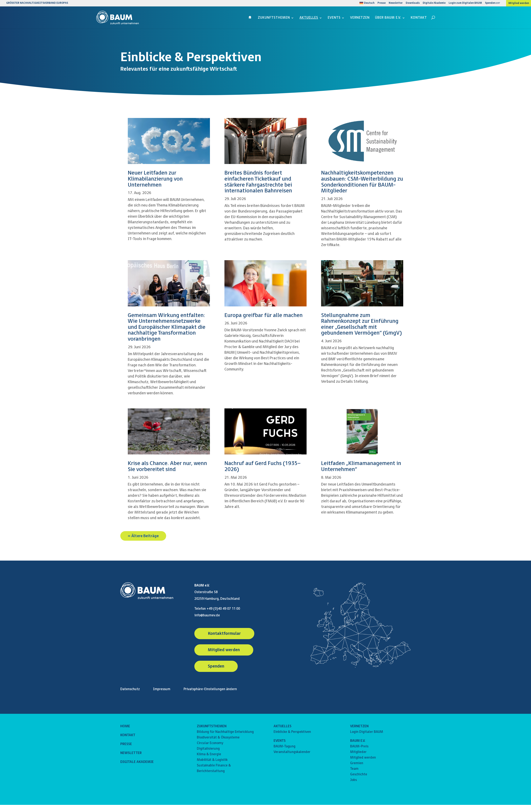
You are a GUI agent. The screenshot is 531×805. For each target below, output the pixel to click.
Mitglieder (358, 752)
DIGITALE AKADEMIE (137, 762)
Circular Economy (210, 743)
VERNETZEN (359, 726)
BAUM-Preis (359, 746)
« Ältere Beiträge (143, 536)
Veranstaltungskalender (292, 752)
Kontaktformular (224, 633)
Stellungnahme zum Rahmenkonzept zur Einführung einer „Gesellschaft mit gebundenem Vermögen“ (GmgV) (361, 324)
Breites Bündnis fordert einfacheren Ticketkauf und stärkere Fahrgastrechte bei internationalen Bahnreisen (258, 182)
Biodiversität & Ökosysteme (218, 737)
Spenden (490, 3)
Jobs (353, 780)
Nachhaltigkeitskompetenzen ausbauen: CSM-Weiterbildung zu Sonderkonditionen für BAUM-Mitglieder (362, 182)
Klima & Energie (209, 754)
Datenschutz (130, 689)
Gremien (356, 763)
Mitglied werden (518, 3)
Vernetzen (360, 18)
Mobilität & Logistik (212, 760)
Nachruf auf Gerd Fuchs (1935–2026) (262, 466)
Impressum (161, 689)
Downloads (413, 3)
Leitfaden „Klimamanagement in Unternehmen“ (361, 466)
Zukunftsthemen (274, 18)
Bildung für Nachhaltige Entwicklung (225, 732)
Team (354, 769)
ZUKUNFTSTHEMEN (212, 726)
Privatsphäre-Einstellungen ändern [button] (210, 689)
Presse (382, 3)
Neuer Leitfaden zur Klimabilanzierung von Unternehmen (155, 179)
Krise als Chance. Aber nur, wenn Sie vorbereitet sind (167, 466)
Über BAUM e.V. (388, 18)
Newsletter (396, 3)
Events (334, 18)
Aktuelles (309, 18)
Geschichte (358, 774)
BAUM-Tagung (284, 746)
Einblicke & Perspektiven (292, 732)
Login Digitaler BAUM (366, 732)
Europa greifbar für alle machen (263, 315)
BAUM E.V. (357, 741)
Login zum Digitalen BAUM (465, 3)
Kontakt (419, 18)
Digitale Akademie (434, 3)
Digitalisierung (208, 749)
